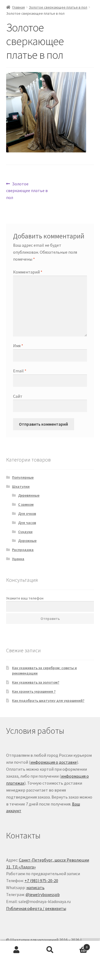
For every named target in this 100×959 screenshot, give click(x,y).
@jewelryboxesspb (43, 894)
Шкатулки (21, 486)
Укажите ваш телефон (24, 598)
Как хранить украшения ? (33, 691)
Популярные (23, 477)
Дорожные (27, 540)
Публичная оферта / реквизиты (36, 908)
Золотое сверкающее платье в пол (58, 7)
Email (19, 370)
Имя (18, 345)
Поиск (50, 950)
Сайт (17, 396)
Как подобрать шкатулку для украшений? (48, 700)
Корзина (77, 945)
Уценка (18, 558)
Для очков (27, 513)
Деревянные (28, 495)
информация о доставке (53, 762)
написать (35, 887)
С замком (26, 504)
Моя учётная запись (16, 950)
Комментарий (27, 272)
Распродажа (23, 549)
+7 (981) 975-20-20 (41, 880)
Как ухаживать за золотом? (35, 682)
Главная (18, 7)
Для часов (27, 522)
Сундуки (25, 531)
